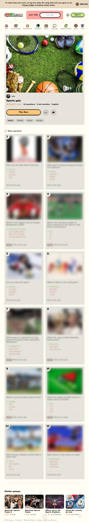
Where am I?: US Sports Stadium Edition (52, 512)
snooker (39, 120)
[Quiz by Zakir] (8, 96)
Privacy (32, 520)
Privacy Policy (28, 5)
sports (10, 120)
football (20, 120)
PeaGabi (75, 514)
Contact (18, 520)
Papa (12, 514)
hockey (29, 120)
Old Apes (9, 520)
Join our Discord (51, 520)
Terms (26, 520)
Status (40, 520)
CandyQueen (56, 514)
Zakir (13, 96)
